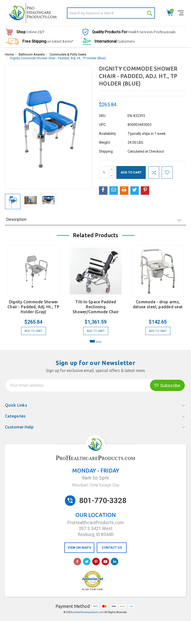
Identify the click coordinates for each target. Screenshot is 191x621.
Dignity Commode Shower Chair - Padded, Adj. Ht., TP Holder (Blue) (58, 58)
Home (9, 54)
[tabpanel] (33, 287)
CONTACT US (112, 547)
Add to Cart (34, 331)
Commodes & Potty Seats (67, 54)
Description (16, 219)
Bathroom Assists (32, 54)
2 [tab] (98, 341)
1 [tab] (92, 341)
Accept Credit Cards (92, 589)
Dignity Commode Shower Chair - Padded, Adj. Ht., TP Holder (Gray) (33, 307)
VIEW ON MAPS (79, 547)
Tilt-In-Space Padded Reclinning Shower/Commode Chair (96, 307)
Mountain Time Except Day (95, 485)
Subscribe (169, 385)
